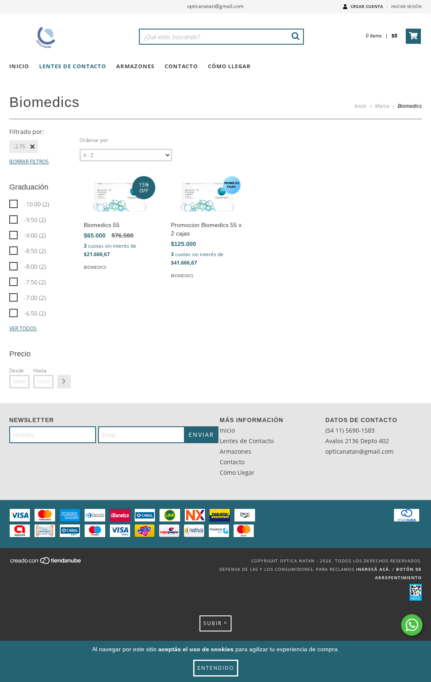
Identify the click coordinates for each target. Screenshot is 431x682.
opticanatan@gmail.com (215, 6)
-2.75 (19, 146)
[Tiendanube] (46, 563)
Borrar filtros (29, 161)
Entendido (215, 667)
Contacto (181, 66)
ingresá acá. (373, 569)
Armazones (135, 66)
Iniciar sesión (406, 6)
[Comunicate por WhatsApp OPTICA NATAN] (412, 625)
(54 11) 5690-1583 (350, 430)
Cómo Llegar (229, 66)
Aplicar (64, 381)
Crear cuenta (367, 6)
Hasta (39, 370)
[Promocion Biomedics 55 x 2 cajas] (206, 196)
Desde (16, 370)
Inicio (19, 66)
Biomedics (95, 267)
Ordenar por (94, 140)
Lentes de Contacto (72, 66)
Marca (382, 106)
